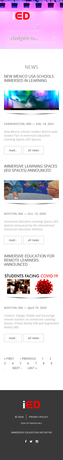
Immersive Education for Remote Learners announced (29, 260)
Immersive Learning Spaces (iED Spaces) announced (30, 168)
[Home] (21, 16)
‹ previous (28, 358)
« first (9, 358)
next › (16, 368)
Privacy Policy (38, 416)
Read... (13, 150)
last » (32, 368)
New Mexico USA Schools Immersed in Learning (29, 78)
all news (33, 150)
